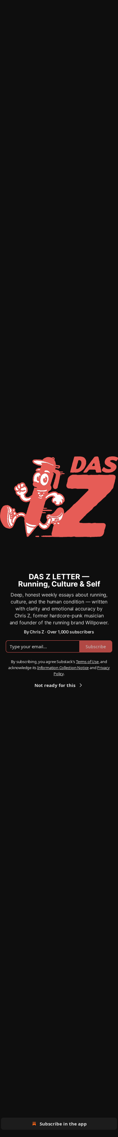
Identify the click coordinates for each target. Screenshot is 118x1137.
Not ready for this (54, 685)
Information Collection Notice (63, 667)
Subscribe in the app (63, 1124)
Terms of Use (87, 661)
